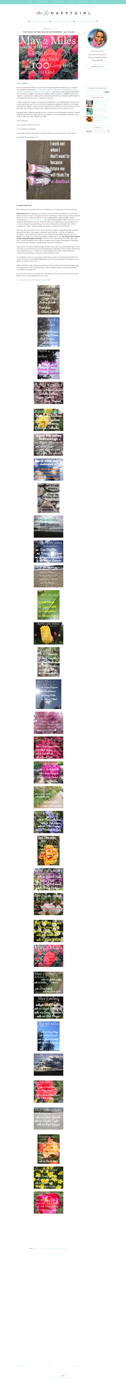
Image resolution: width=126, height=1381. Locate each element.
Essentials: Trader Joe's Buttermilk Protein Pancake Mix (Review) (101, 103)
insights (43, 1248)
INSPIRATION (57, 2)
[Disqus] (48, 1293)
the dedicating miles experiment (57, 1248)
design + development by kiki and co (63, 1377)
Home (49, 1366)
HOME (29, 2)
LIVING (70, 2)
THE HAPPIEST (42, 2)
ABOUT (94, 2)
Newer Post (20, 1366)
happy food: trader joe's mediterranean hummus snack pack (101, 118)
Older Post (77, 1366)
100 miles (37, 1248)
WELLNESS (82, 2)
